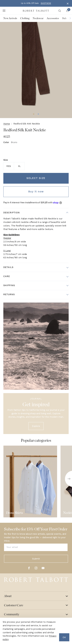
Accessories (53, 18)
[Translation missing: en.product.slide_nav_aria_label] (33, 114)
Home (6, 123)
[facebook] (29, 568)
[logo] (36, 579)
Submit (36, 558)
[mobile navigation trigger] (4, 10)
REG (8, 166)
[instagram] (36, 568)
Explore (36, 426)
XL (19, 166)
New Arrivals (10, 18)
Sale (64, 18)
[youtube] (43, 568)
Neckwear (38, 18)
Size (5, 160)
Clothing (24, 18)
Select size (36, 178)
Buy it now (36, 191)
